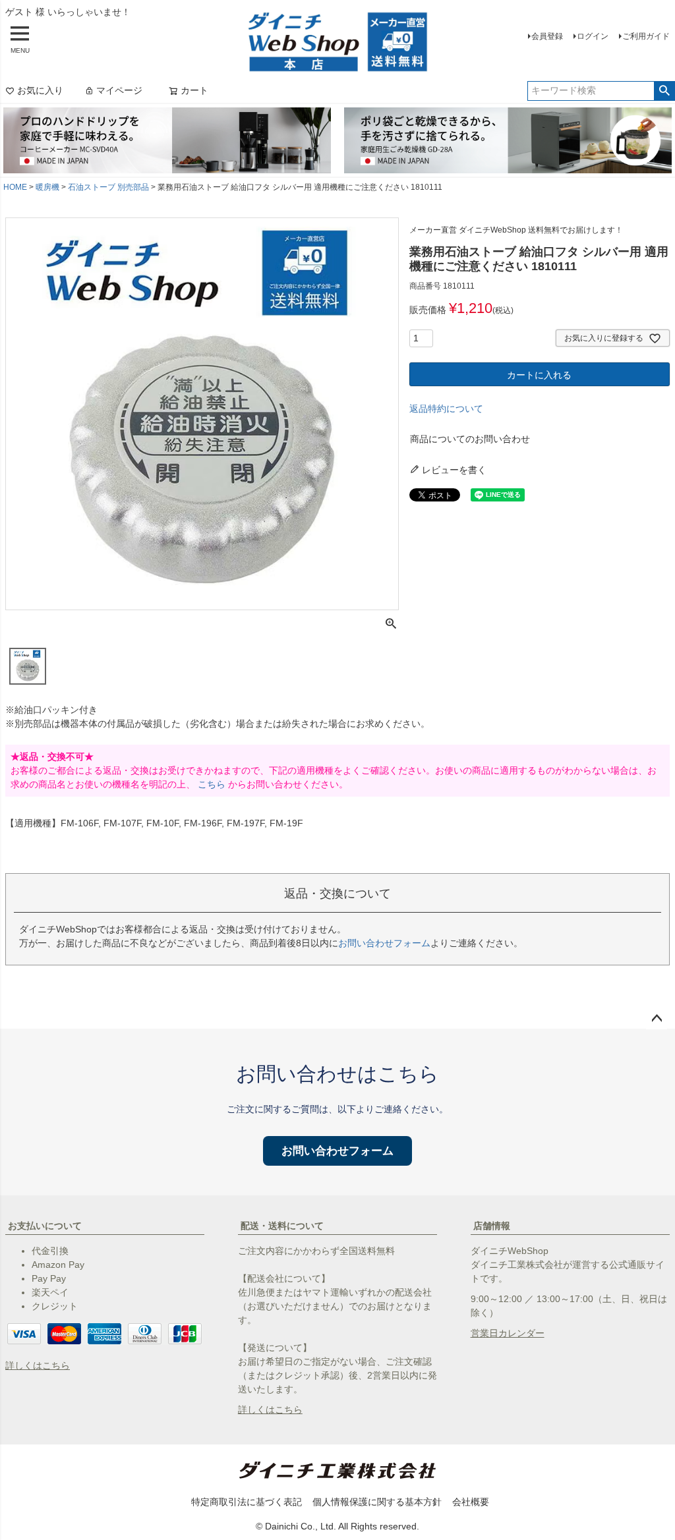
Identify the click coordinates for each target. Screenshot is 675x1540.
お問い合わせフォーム (384, 943)
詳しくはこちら (37, 1365)
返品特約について (446, 408)
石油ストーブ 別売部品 (108, 187)
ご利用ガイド (646, 36)
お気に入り (40, 90)
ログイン (592, 36)
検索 (664, 91)
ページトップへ (656, 1018)
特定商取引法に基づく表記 (246, 1502)
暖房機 (47, 187)
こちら (211, 784)
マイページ (119, 90)
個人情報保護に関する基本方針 (377, 1502)
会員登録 (547, 36)
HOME (15, 187)
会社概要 (470, 1502)
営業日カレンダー (507, 1333)
